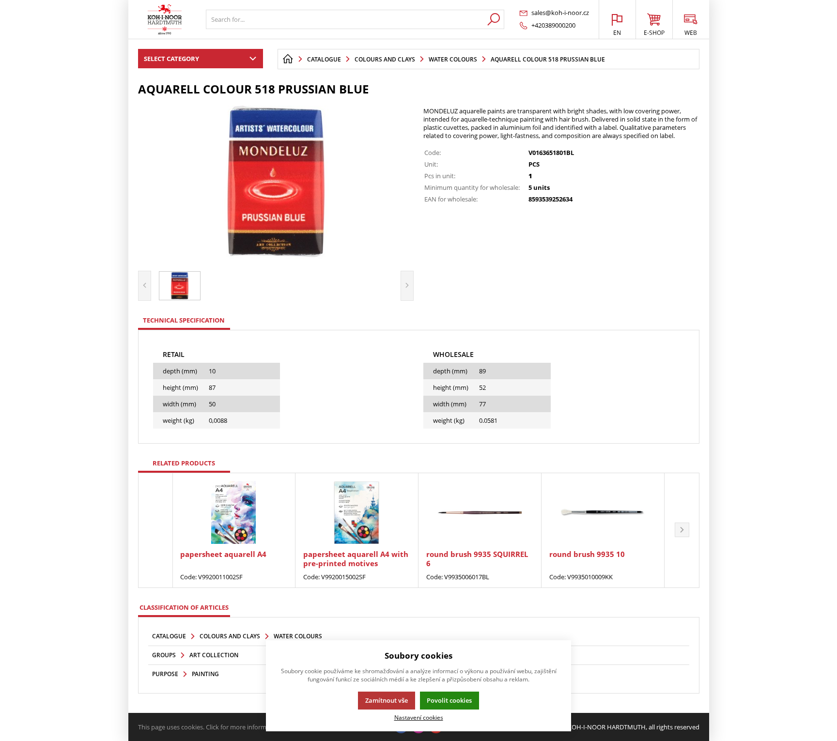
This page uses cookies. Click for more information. (210, 727)
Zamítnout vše (386, 700)
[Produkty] (164, 19)
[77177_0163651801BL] (276, 182)
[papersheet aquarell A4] (233, 512)
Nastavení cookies (418, 717)
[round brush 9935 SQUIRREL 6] (479, 512)
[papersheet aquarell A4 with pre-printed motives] (356, 512)
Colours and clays (230, 636)
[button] (682, 530)
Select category (171, 58)
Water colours (298, 636)
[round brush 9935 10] (602, 512)
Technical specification (184, 320)
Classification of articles (184, 607)
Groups (164, 655)
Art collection (213, 655)
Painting (205, 674)
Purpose (165, 674)
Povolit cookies (449, 700)
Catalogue (169, 636)
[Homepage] (287, 59)
